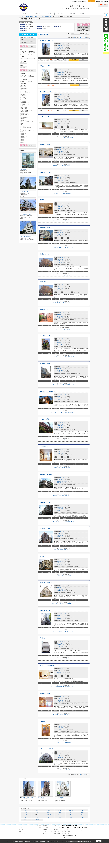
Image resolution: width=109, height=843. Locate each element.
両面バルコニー (25, 107)
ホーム (20, 825)
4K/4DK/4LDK (24, 54)
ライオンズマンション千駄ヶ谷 (47, 391)
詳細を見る (74, 59)
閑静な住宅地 (24, 88)
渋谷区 (61, 43)
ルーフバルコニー (25, 100)
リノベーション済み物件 (36, 825)
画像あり (23, 81)
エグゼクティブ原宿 (45, 528)
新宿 (62, 47)
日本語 (91, 4)
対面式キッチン (25, 114)
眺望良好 (23, 94)
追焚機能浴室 (24, 117)
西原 (82, 814)
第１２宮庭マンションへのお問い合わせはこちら (63, 193)
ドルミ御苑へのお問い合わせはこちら (63, 742)
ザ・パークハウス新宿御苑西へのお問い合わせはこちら (63, 686)
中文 (91, 5)
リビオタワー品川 (24, 191)
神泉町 (82, 812)
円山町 (82, 817)
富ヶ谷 (60, 814)
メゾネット (24, 95)
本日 (30, 75)
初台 (37, 817)
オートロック (24, 129)
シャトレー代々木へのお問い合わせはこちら (63, 137)
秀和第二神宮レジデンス (46, 582)
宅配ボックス (24, 131)
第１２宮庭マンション (45, 172)
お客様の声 (56, 831)
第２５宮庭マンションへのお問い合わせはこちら (63, 384)
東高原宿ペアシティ (45, 309)
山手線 (58, 45)
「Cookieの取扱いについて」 (79, 841)
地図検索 (45, 829)
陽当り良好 (24, 86)
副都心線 (59, 48)
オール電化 (24, 101)
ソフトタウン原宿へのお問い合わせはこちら (63, 440)
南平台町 (71, 814)
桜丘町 (26, 812)
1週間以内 (31, 76)
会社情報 (21, 827)
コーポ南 (42, 556)
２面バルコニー (25, 104)
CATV (23, 126)
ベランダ (23, 97)
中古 (32, 37)
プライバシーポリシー (23, 829)
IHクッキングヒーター (26, 110)
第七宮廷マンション (45, 281)
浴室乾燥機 (24, 118)
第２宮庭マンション (45, 200)
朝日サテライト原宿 (45, 66)
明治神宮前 (64, 72)
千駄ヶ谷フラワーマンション (47, 40)
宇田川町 (49, 810)
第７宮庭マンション (45, 254)
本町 (71, 817)
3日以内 (23, 76)
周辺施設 (56, 829)
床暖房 (23, 120)
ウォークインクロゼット (27, 121)
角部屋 (23, 142)
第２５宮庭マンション (45, 363)
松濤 (71, 812)
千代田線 (59, 72)
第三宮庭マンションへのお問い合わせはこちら (63, 165)
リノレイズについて (47, 831)
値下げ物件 (24, 42)
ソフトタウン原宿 (44, 419)
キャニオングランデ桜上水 (26, 214)
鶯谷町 (37, 810)
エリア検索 (45, 827)
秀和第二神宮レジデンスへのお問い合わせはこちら (63, 603)
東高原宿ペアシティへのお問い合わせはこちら (63, 329)
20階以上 (24, 136)
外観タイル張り (25, 108)
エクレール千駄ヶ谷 (45, 610)
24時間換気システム (26, 102)
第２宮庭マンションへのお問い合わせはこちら (63, 221)
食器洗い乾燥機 (25, 111)
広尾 (60, 817)
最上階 (23, 139)
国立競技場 (66, 481)
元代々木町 (26, 819)
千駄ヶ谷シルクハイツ (45, 335)
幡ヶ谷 (26, 817)
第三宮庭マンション (45, 144)
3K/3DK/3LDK (32, 52)
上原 (26, 810)
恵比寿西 (71, 810)
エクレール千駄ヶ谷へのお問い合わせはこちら (63, 631)
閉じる (98, 841)
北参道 (63, 48)
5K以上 (30, 54)
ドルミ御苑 (42, 721)
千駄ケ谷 (63, 125)
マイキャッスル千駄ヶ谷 (46, 474)
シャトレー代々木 (44, 116)
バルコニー (24, 98)
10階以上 (24, 134)
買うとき (45, 833)
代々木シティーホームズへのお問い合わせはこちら (63, 659)
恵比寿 (60, 810)
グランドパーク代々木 (45, 91)
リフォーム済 (24, 91)
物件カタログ (57, 833)
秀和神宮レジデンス (45, 227)
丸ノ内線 (59, 454)
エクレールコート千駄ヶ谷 (46, 749)
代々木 (62, 45)
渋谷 (60, 812)
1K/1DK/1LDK (32, 51)
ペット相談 (24, 85)
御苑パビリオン (44, 446)
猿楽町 (48, 812)
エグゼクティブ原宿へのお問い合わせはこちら (63, 549)
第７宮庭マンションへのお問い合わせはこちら (63, 275)
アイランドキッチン (26, 116)
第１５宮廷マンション (45, 502)
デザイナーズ (24, 89)
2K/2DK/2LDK (24, 52)
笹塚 (37, 812)
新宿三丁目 (64, 454)
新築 (29, 37)
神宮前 (26, 814)
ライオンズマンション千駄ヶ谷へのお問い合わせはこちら (63, 412)
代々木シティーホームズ (46, 638)
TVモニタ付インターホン (27, 130)
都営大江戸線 (60, 98)
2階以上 (23, 133)
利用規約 (21, 831)
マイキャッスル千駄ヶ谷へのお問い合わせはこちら (63, 495)
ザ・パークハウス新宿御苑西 (47, 665)
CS (22, 123)
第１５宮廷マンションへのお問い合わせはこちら (63, 521)
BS (22, 124)
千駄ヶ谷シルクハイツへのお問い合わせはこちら (63, 356)
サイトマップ (21, 833)
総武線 (58, 125)
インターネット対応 (26, 127)
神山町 (82, 810)
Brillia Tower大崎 (24, 169)
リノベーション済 (25, 92)
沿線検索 (45, 825)
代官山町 (49, 814)
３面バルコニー (25, 105)
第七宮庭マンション (45, 693)
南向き (23, 140)
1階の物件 (24, 137)
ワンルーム (23, 51)
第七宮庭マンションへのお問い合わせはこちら (63, 714)
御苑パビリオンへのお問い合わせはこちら (63, 467)
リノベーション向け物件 (36, 827)
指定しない (23, 37)
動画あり (31, 81)
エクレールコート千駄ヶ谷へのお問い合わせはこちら (63, 769)
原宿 (62, 71)
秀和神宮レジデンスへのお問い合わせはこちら (63, 247)
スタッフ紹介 (57, 827)
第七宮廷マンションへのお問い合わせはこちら (63, 302)
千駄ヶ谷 (64, 43)
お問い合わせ (57, 825)
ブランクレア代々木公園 (26, 236)
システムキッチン (25, 113)
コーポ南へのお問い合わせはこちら (63, 575)
